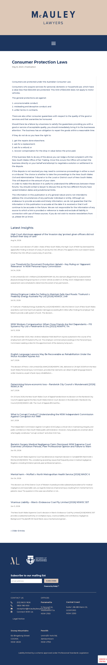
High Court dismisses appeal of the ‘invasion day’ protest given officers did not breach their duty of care (52, 235)
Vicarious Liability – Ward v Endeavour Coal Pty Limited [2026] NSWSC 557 (50, 502)
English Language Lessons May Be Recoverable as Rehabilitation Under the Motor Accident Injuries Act (51, 355)
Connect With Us (25, 612)
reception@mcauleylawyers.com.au (33, 609)
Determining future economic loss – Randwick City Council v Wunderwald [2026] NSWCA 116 (53, 385)
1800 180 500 (23, 605)
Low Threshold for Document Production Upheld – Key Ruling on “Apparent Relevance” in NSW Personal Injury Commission (50, 265)
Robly (55, 586)
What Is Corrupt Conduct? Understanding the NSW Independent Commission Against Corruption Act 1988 (52, 415)
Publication (30, 67)
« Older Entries (18, 531)
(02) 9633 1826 (24, 602)
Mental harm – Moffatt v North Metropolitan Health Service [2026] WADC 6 (50, 474)
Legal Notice (19, 619)
